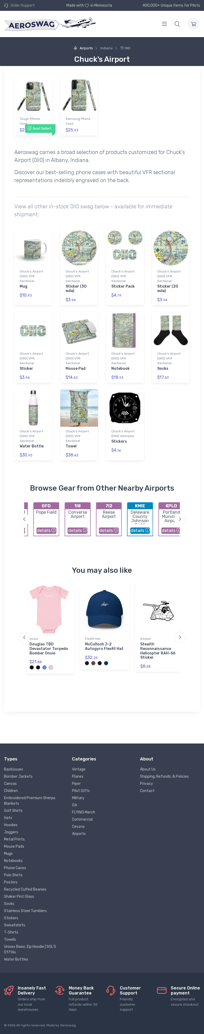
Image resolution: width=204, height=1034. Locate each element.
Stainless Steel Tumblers (25, 911)
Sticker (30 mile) (76, 288)
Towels (10, 939)
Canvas (10, 783)
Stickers (119, 441)
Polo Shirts (13, 875)
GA (74, 805)
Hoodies (11, 825)
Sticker (26, 368)
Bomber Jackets (18, 776)
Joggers (11, 832)
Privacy (146, 783)
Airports (86, 48)
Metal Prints (14, 839)
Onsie (33, 639)
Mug (23, 286)
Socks (162, 368)
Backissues (13, 769)
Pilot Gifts (81, 791)
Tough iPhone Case (30, 121)
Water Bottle (32, 446)
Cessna (78, 826)
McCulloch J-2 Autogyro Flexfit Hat (104, 646)
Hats (8, 818)
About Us (148, 769)
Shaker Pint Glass (19, 896)
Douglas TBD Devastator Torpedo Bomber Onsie (48, 648)
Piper (76, 783)
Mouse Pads (14, 846)
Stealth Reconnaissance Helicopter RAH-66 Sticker (157, 651)
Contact (147, 791)
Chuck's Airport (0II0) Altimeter (123, 433)
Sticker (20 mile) (167, 288)
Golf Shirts (13, 810)
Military (78, 798)
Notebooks (13, 861)
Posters (11, 882)
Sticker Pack (123, 286)
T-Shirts (11, 932)
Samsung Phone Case (78, 121)
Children (11, 791)
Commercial (82, 819)
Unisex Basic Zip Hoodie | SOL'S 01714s (30, 949)
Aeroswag (68, 1025)
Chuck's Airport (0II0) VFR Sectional (31, 276)
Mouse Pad (76, 368)
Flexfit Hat (92, 639)
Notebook (120, 368)
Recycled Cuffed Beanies (25, 889)
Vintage (79, 769)
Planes (77, 776)
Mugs (8, 853)
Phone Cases (15, 868)
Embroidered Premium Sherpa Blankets (29, 801)
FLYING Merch (83, 812)
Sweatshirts (14, 925)
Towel (71, 446)
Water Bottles (16, 959)
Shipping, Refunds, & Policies (164, 776)
